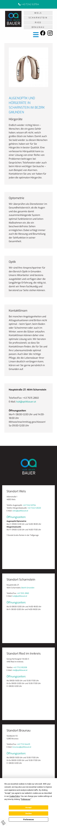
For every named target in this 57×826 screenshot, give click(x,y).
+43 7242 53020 (34, 508)
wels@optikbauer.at (20, 511)
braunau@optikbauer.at (21, 747)
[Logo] (13, 19)
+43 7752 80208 (20, 667)
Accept (28, 808)
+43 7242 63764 (30, 4)
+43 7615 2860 (23, 593)
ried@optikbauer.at (19, 670)
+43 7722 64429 (23, 744)
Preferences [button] (25, 799)
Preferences (28, 820)
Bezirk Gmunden (27, 588)
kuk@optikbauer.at (26, 401)
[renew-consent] (3, 822)
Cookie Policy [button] (14, 796)
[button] (38, 13)
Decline (28, 814)
